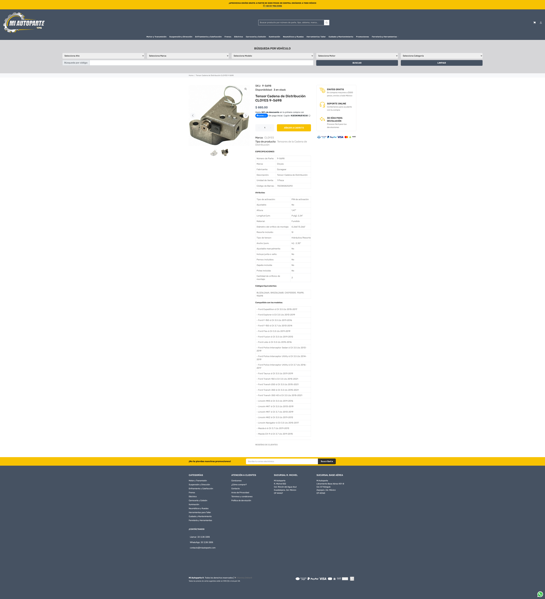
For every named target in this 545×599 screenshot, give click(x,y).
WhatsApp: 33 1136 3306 (201, 542)
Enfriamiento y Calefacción (201, 488)
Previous (193, 115)
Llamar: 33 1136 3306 (200, 537)
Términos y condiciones (241, 496)
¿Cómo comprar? (239, 484)
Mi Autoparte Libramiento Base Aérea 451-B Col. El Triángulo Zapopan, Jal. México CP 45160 (330, 486)
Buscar (357, 63)
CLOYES (269, 137)
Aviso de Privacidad (240, 492)
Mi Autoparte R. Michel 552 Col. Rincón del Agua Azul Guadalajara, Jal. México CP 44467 (285, 486)
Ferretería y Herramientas (200, 520)
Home (191, 75)
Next (245, 115)
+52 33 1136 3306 (273, 6)
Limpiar (441, 63)
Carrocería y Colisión (198, 500)
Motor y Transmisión (198, 480)
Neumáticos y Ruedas (198, 508)
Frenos (192, 492)
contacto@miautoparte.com (203, 547)
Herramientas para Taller (200, 512)
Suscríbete (327, 461)
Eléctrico (193, 496)
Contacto (235, 488)
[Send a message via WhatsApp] (540, 594)
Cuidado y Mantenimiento (200, 516)
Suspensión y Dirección (199, 484)
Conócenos (236, 480)
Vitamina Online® (244, 578)
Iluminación (194, 504)
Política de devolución (241, 500)
